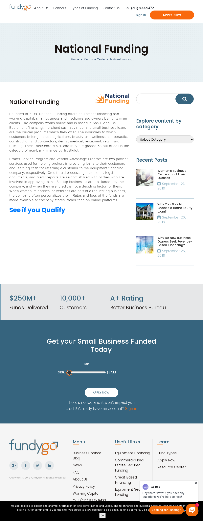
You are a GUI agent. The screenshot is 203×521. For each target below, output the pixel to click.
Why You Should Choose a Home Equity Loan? (174, 208)
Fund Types (167, 453)
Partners (59, 7)
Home (75, 59)
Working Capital (86, 493)
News (77, 465)
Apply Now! (101, 392)
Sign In (141, 15)
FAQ (76, 472)
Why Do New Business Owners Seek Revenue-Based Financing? (174, 241)
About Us (41, 7)
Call (139, 7)
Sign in (131, 408)
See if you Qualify (37, 209)
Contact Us (111, 7)
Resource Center (94, 59)
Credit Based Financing (126, 480)
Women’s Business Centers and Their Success (171, 174)
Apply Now (172, 15)
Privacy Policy (84, 486)
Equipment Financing (132, 453)
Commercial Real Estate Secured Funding (129, 465)
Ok (102, 515)
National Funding (121, 59)
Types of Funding (84, 7)
